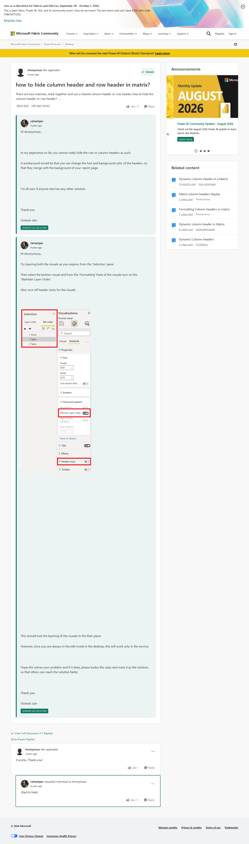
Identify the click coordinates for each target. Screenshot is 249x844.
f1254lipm (202, 244)
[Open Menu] (235, 44)
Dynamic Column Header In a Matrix (203, 179)
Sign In (232, 33)
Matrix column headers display (199, 194)
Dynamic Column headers (196, 239)
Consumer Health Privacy (61, 836)
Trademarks (231, 827)
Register (219, 33)
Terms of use (213, 827)
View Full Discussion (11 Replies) (34, 733)
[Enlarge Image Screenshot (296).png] (56, 392)
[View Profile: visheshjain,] (24, 123)
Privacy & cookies (191, 827)
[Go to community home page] (35, 33)
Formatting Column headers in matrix (204, 209)
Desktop (69, 44)
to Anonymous (77, 781)
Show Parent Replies (23, 739)
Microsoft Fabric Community (25, 44)
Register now (13, 20)
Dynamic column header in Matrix (201, 224)
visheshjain (36, 121)
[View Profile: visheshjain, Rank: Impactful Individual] (25, 784)
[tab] (201, 151)
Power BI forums (52, 44)
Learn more (162, 53)
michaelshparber (205, 229)
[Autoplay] (196, 151)
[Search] (208, 33)
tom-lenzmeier (207, 184)
